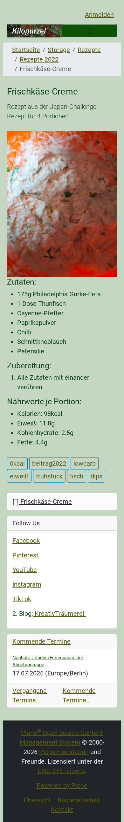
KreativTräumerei (59, 613)
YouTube (24, 570)
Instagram (26, 584)
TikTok (21, 599)
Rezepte (89, 50)
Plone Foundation (64, 752)
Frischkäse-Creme (45, 501)
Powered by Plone (62, 785)
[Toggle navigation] (89, 30)
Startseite (26, 50)
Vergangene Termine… (29, 695)
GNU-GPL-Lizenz (61, 771)
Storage (59, 50)
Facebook (26, 540)
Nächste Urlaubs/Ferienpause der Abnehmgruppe (47, 661)
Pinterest (25, 555)
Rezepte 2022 (39, 59)
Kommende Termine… (79, 695)
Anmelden (99, 14)
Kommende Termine (41, 641)
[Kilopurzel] (34, 30)
